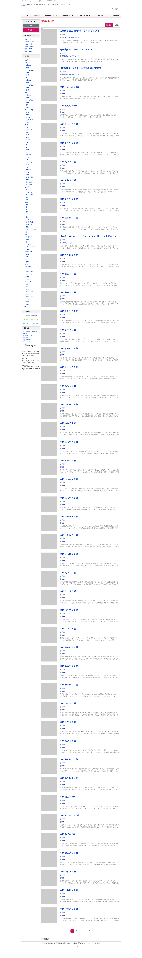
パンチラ (28, 219)
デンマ (27, 164)
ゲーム (26, 264)
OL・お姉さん (30, 70)
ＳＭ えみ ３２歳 (68, 161)
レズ (27, 284)
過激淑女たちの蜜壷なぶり (70, 37)
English (35, 315)
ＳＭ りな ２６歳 (68, 722)
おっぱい (28, 140)
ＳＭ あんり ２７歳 (69, 759)
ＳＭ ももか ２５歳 (69, 666)
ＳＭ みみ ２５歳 (68, 460)
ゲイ (27, 286)
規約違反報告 (26, 339)
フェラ (27, 174)
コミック (28, 257)
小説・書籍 (28, 267)
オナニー (28, 169)
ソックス (28, 152)
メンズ (26, 60)
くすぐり (28, 159)
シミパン (28, 137)
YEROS (63, 93)
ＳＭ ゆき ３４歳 (68, 871)
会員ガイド (101, 15)
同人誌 (27, 254)
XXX (26, 214)
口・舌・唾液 (29, 177)
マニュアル (29, 274)
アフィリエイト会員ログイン (31, 324)
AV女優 (28, 117)
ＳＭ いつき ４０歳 (69, 479)
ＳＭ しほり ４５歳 (69, 498)
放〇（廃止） (29, 184)
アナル (27, 249)
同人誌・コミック (30, 252)
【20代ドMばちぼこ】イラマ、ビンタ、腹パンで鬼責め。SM (88, 236)
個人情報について (28, 335)
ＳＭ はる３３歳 (67, 797)
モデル (27, 115)
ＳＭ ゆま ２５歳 (68, 703)
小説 (27, 269)
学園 (27, 204)
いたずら (28, 244)
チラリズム (29, 224)
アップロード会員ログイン (30, 320)
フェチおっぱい (30, 46)
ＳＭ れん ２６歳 (68, 386)
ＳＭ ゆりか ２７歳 (69, 684)
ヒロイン (28, 197)
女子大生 (28, 65)
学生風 (27, 67)
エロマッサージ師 (67, 243)
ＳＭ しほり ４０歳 (69, 442)
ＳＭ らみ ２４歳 (68, 628)
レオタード (29, 130)
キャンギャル (29, 120)
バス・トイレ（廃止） (32, 229)
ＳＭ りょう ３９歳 (69, 367)
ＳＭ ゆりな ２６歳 (69, 610)
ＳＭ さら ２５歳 (68, 180)
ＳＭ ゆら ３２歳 (68, 423)
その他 (27, 75)
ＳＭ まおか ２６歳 (69, 348)
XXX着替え (28, 51)
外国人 (27, 105)
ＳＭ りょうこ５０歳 (69, 87)
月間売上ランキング (50, 15)
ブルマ (27, 149)
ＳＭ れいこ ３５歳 (69, 124)
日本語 (28, 315)
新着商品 (37, 15)
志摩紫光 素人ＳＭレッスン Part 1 (76, 49)
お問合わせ (115, 15)
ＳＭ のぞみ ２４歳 (69, 404)
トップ (27, 15)
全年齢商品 (115, 9)
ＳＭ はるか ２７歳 (69, 217)
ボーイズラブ (29, 291)
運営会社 (25, 337)
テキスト (28, 277)
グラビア (28, 112)
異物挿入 (28, 179)
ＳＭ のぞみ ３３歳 (69, 516)
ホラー (27, 259)
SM (26, 234)
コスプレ (27, 187)
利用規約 (25, 333)
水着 (27, 132)
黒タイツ (28, 154)
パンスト (28, 135)
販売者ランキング (68, 15)
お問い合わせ (26, 341)
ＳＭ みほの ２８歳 (69, 554)
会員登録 (31, 30)
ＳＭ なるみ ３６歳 (69, 853)
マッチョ (28, 294)
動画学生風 (28, 49)
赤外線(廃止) (29, 222)
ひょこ (26, 202)
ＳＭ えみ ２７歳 (68, 572)
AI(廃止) (27, 301)
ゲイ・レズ (28, 281)
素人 (26, 92)
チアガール (29, 192)
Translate (53, 1)
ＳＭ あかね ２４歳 (69, 778)
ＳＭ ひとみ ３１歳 (69, 535)
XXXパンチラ (29, 39)
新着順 (117, 25)
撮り (27, 217)
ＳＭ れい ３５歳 (68, 741)
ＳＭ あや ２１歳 (68, 292)
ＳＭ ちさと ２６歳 (69, 647)
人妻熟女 (28, 72)
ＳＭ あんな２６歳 (68, 105)
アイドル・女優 (29, 110)
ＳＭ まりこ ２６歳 (69, 199)
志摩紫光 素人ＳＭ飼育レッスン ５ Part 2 (79, 31)
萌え (27, 199)
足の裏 (27, 172)
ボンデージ (29, 237)
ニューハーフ (29, 296)
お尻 (27, 142)
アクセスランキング (84, 15)
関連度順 (108, 25)
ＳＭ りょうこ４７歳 (69, 815)
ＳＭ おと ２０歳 (68, 274)
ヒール (27, 157)
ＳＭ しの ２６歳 (68, 591)
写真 (26, 62)
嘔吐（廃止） (29, 182)
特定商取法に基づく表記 (30, 332)
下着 (27, 127)
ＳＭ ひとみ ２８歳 (69, 909)
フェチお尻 (28, 44)
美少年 (27, 289)
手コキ (27, 167)
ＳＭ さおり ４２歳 (69, 890)
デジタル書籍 (29, 272)
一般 (25, 306)
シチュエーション (30, 41)
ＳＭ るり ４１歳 (68, 330)
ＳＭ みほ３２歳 (67, 834)
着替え (27, 227)
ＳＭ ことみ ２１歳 (69, 255)
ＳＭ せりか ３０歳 (69, 311)
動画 (26, 77)
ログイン (31, 25)
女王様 (27, 239)
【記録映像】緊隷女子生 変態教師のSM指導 (80, 68)
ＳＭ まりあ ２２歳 (69, 143)
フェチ (26, 125)
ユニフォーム (29, 194)
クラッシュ (29, 162)
